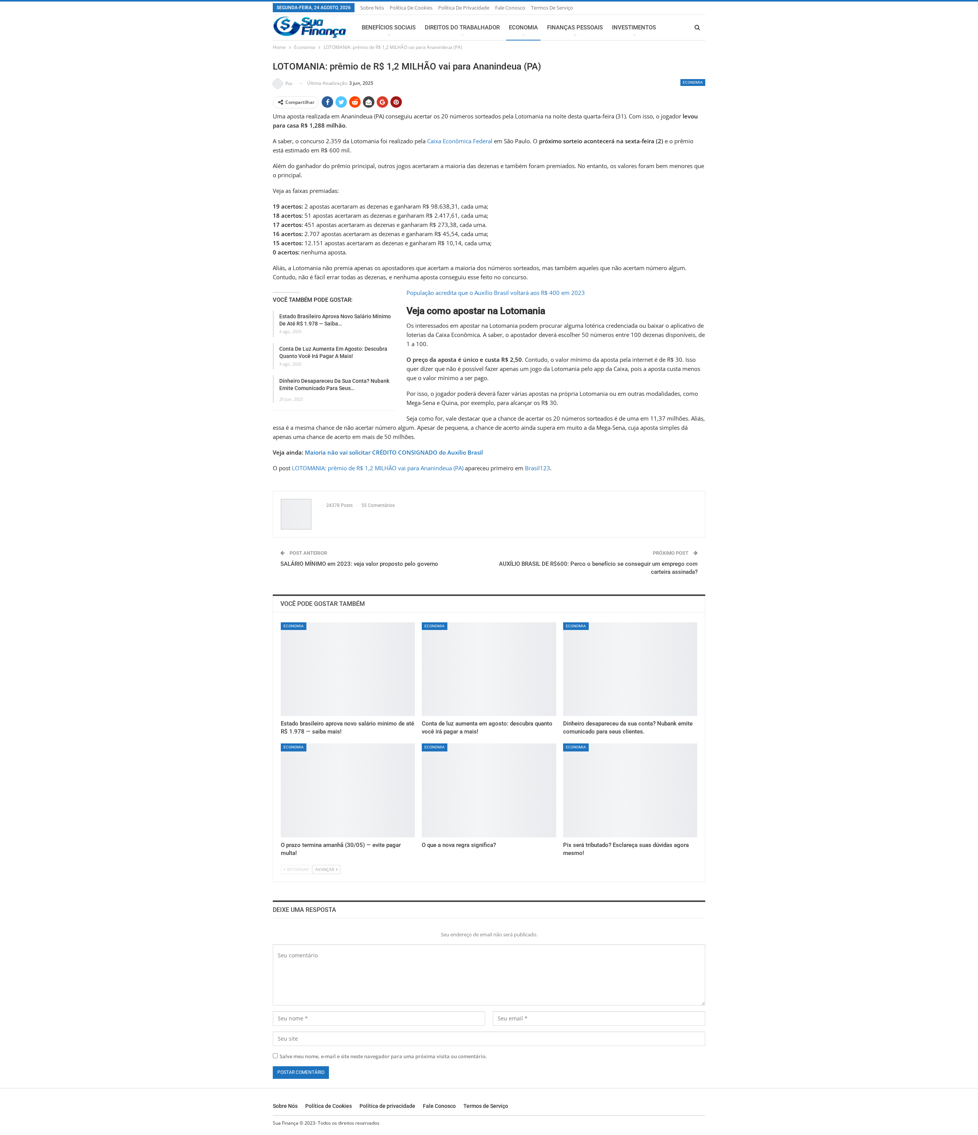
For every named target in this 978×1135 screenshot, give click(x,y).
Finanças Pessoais (575, 27)
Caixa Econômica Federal (459, 141)
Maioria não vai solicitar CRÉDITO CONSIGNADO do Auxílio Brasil (394, 452)
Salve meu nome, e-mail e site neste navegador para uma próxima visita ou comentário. (383, 1056)
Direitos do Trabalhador (462, 27)
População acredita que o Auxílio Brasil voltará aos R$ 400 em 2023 (495, 292)
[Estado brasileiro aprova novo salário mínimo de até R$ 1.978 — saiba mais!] (348, 669)
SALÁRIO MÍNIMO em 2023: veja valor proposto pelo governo (359, 563)
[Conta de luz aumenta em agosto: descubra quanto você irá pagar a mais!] (489, 669)
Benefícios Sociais (389, 27)
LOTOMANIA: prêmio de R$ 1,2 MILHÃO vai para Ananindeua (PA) (377, 468)
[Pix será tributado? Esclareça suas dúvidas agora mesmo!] (630, 790)
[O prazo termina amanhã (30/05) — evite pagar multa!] (348, 790)
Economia (523, 27)
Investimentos (634, 27)
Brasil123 (537, 468)
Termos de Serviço (552, 7)
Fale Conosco (510, 7)
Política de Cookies (411, 7)
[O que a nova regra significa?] (489, 790)
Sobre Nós (372, 7)
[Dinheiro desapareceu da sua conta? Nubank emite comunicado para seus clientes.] (630, 669)
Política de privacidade (463, 7)
